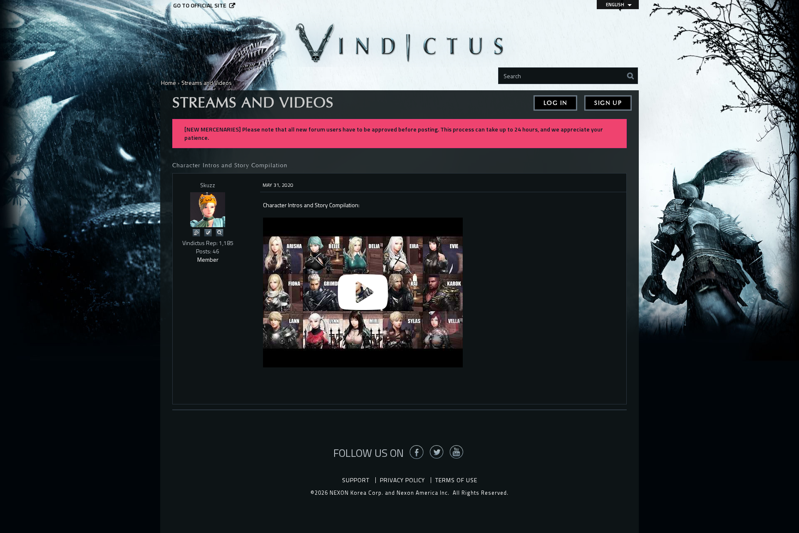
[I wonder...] (219, 232)
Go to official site (199, 5)
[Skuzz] (207, 209)
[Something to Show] (196, 232)
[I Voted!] (207, 232)
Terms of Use (456, 480)
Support (356, 480)
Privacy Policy (402, 480)
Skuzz (207, 185)
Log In (555, 103)
